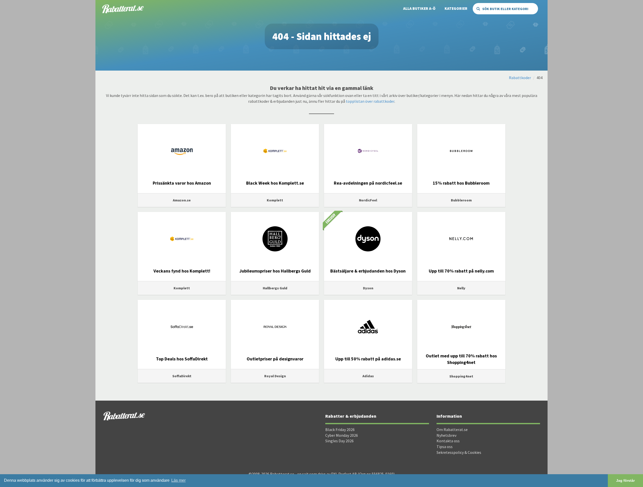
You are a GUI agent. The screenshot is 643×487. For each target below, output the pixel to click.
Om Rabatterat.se (452, 429)
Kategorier (456, 8)
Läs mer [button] (178, 480)
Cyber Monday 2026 (341, 435)
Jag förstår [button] (625, 480)
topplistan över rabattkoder (370, 101)
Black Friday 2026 (340, 429)
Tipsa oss (445, 446)
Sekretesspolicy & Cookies (459, 452)
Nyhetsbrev (446, 435)
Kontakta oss (448, 440)
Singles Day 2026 (339, 440)
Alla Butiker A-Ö (419, 8)
